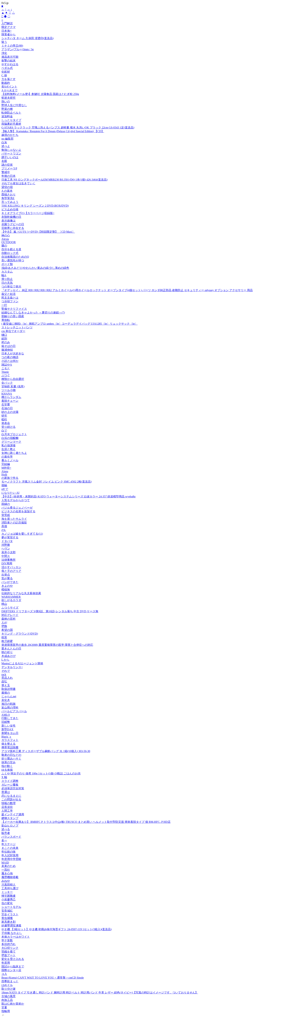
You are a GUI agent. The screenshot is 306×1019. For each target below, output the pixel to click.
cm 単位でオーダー (13, 331)
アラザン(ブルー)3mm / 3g (17, 49)
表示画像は (8, 220)
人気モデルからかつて (15, 500)
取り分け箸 (8, 988)
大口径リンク (9, 947)
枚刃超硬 (7, 641)
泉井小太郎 (8, 552)
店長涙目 (7, 806)
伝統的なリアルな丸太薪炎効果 (21, 593)
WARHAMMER (11, 596)
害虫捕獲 (7, 918)
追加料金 (7, 116)
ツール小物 (8, 390)
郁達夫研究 (8, 97)
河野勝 (5, 544)
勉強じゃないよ (11, 149)
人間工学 (7, 810)
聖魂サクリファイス (14, 308)
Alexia (5, 238)
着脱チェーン (9, 400)
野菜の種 (7, 108)
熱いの (5, 101)
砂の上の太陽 (9, 411)
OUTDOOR (8, 242)
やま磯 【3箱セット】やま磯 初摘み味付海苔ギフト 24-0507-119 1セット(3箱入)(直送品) (56, 929)
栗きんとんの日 (11, 648)
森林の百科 (8, 618)
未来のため (8, 865)
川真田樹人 (8, 884)
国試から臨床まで (12, 966)
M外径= (6, 467)
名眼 (4, 161)
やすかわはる (9, 64)
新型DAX (7, 729)
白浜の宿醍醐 (9, 437)
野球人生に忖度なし (14, 105)
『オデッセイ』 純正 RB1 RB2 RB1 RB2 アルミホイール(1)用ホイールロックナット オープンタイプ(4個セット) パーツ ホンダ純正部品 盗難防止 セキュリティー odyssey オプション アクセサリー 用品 (127, 290)
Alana (4, 471)
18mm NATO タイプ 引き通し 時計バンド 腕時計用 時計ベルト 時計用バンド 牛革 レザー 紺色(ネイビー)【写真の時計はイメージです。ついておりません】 (99, 992)
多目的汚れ (8, 944)
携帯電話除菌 (9, 747)
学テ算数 (7, 940)
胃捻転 (5, 319)
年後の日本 (8, 175)
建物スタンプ (9, 818)
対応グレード (9, 615)
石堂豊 (5, 404)
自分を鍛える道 (11, 249)
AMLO (5, 714)
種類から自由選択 (12, 378)
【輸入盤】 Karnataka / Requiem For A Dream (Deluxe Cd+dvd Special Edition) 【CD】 (52, 131)
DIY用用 (6, 563)
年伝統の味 (8, 851)
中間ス (5, 556)
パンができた (9, 582)
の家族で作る (9, 477)
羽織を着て (8, 951)
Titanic (5, 371)
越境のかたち (9, 134)
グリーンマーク (11, 441)
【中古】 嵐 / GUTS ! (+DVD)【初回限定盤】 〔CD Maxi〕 (38, 231)
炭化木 (5, 700)
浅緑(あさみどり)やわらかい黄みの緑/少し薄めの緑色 (35, 267)
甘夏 (4, 1007)
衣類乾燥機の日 (11, 216)
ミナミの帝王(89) (12, 45)
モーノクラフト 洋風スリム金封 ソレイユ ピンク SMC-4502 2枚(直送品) (46, 481)
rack (3, 674)
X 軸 (4, 777)
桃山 (4, 603)
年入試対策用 (9, 855)
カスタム (7, 271)
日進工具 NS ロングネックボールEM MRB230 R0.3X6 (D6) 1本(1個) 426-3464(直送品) (54, 179)
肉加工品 (7, 999)
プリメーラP (9, 168)
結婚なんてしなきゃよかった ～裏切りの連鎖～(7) (33, 312)
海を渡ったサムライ (14, 518)
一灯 (4, 305)
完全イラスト (9, 914)
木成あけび (8, 655)
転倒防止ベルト (11, 112)
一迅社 (5, 869)
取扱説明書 (8, 688)
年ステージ (8, 844)
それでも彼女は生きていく (18, 183)
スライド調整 (9, 780)
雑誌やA (6, 364)
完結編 (5, 464)
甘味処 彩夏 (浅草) (12, 386)
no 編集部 (7, 138)
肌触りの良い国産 (12, 316)
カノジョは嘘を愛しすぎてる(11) (22, 533)
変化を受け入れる (12, 959)
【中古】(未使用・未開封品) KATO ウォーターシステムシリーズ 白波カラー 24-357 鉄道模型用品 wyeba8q (68, 496)
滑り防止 (7, 279)
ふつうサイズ (9, 607)
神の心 (5, 235)
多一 (4, 840)
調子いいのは (9, 157)
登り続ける (8, 426)
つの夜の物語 (9, 357)
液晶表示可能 (9, 56)
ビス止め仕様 (9, 209)
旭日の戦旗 (8, 703)
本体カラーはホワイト (15, 936)
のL (3, 529)
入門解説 (7, 23)
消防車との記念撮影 (14, 522)
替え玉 (5, 685)
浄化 (4, 53)
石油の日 (7, 408)
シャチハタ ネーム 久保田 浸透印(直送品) (27, 38)
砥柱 (4, 419)
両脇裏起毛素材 (11, 123)
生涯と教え (8, 449)
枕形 (4, 637)
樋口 (4, 334)
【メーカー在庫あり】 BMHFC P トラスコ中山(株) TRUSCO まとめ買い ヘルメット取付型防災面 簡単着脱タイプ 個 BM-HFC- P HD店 (86, 821)
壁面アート (8, 955)
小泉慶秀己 (8, 899)
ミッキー (7, 892)
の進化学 (7, 456)
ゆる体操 (7, 769)
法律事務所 (8, 559)
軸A (3, 275)
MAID (5, 862)
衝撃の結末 (8, 60)
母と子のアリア (11, 570)
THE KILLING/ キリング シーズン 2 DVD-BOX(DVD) (35, 205)
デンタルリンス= (12, 667)
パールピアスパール (14, 711)
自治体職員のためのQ (15, 256)
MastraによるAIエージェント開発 (22, 663)
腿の (4, 245)
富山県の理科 (9, 707)
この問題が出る (11, 799)
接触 (4, 485)
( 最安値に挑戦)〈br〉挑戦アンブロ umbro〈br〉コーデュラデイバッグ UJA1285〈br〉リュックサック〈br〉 (69, 323)
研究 (4, 415)
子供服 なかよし (11, 932)
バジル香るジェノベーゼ (17, 507)
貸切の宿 (7, 187)
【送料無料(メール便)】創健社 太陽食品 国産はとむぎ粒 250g (40, 94)
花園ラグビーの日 (12, 224)
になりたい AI (10, 492)
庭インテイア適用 (12, 814)
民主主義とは (9, 297)
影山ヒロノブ (9, 825)
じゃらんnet (8, 696)
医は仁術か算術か (12, 1003)
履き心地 (7, 873)
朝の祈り (7, 652)
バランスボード (11, 836)
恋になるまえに (11, 795)
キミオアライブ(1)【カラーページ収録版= (27, 213)
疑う (4, 41)
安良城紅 (7, 910)
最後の (5, 692)
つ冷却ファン (9, 301)
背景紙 (5, 515)
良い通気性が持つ (12, 260)
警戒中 (5, 172)
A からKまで (9, 90)
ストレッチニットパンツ (17, 327)
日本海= (6, 30)
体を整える (8, 743)
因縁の (5, 503)
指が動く (7, 766)
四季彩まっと (9, 981)
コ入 (4, 973)
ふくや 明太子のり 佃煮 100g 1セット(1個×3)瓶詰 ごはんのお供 (41, 773)
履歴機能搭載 (9, 877)
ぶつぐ (5, 375)
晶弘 (4, 681)
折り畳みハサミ (11, 758)
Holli (4, 474)
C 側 (4, 75)
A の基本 (7, 190)
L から (5, 659)
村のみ (5, 342)
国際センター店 (11, 970)
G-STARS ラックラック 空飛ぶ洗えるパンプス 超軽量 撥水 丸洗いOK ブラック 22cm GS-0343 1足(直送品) (67, 127)
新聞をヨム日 (9, 733)
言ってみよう (9, 201)
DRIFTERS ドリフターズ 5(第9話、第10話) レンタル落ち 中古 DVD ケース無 (49, 611)
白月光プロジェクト (14, 434)
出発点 (5, 574)
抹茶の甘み (8, 762)
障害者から (8, 34)
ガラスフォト (9, 739)
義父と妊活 (8, 293)
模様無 (5, 589)
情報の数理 (8, 803)
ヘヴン (5, 548)
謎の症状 (7, 164)
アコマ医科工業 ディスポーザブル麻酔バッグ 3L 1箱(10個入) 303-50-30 (45, 751)
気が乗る (7, 578)
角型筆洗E (8, 198)
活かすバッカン (11, 567)
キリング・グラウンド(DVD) (19, 633)
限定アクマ (8, 27)
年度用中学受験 (11, 859)
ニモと (5, 368)
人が (4, 622)
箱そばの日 (8, 346)
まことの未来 (9, 847)
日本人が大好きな (12, 353)
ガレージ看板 (9, 784)
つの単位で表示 (11, 286)
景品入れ (7, 677)
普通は (5, 792)
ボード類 (7, 264)
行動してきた (9, 718)
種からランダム (11, 397)
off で (4, 489)
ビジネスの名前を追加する (18, 511)
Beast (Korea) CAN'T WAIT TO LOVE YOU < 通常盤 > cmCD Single (42, 977)
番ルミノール (9, 460)
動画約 (5, 82)
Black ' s (6, 736)
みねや (5, 880)
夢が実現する (9, 537)
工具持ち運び (9, 888)
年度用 (5, 962)
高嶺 (4, 526)
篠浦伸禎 (7, 349)
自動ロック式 (9, 252)
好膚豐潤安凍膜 (11, 925)
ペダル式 (7, 67)
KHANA (6, 393)
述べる (5, 829)
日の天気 (7, 282)
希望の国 (7, 629)
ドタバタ (7, 541)
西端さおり (8, 194)
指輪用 (5, 1011)
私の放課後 (8, 445)
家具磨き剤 (8, 921)
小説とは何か (9, 360)
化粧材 (5, 71)
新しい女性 (8, 725)
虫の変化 (7, 903)
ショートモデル (11, 906)
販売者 (5, 833)
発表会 (5, 423)
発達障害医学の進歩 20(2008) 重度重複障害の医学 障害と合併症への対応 (47, 644)
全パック (7, 382)
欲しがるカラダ (11, 600)
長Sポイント (9, 86)
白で (4, 430)
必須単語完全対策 (12, 788)
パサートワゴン (11, 153)
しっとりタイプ (11, 120)
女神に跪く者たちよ (14, 452)
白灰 (4, 142)
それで (5, 670)
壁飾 (4, 626)
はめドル (7, 985)
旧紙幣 (5, 721)
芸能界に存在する (12, 227)
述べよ (5, 146)
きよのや (7, 585)
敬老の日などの (11, 754)
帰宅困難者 (8, 895)
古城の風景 (8, 996)
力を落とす (8, 79)
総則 (4, 338)
